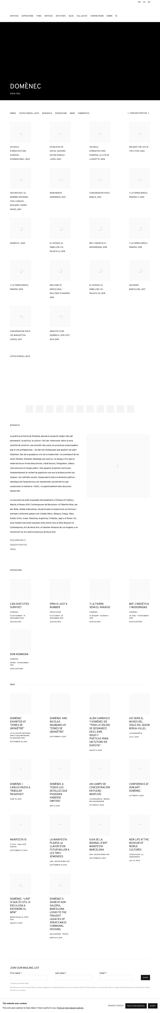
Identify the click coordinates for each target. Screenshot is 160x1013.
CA (144, 2)
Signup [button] (145, 978)
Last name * (60, 973)
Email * (103, 973)
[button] (29, 409)
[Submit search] (116, 15)
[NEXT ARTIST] (149, 113)
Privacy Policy (91, 987)
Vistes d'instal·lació (29, 113)
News (72, 113)
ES (149, 2)
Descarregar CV (22, 541)
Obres (13, 113)
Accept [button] (153, 1006)
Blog (71, 16)
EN (139, 2)
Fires (39, 16)
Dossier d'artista (22, 545)
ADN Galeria (26, 9)
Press (22, 550)
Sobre (109, 16)
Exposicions (27, 16)
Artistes (14, 16)
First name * (16, 973)
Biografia (47, 113)
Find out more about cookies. (70, 1008)
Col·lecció (82, 16)
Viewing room (97, 16)
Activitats (61, 16)
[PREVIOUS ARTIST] (128, 113)
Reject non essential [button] (136, 1006)
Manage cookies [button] (116, 1006)
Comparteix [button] (83, 113)
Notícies (49, 16)
